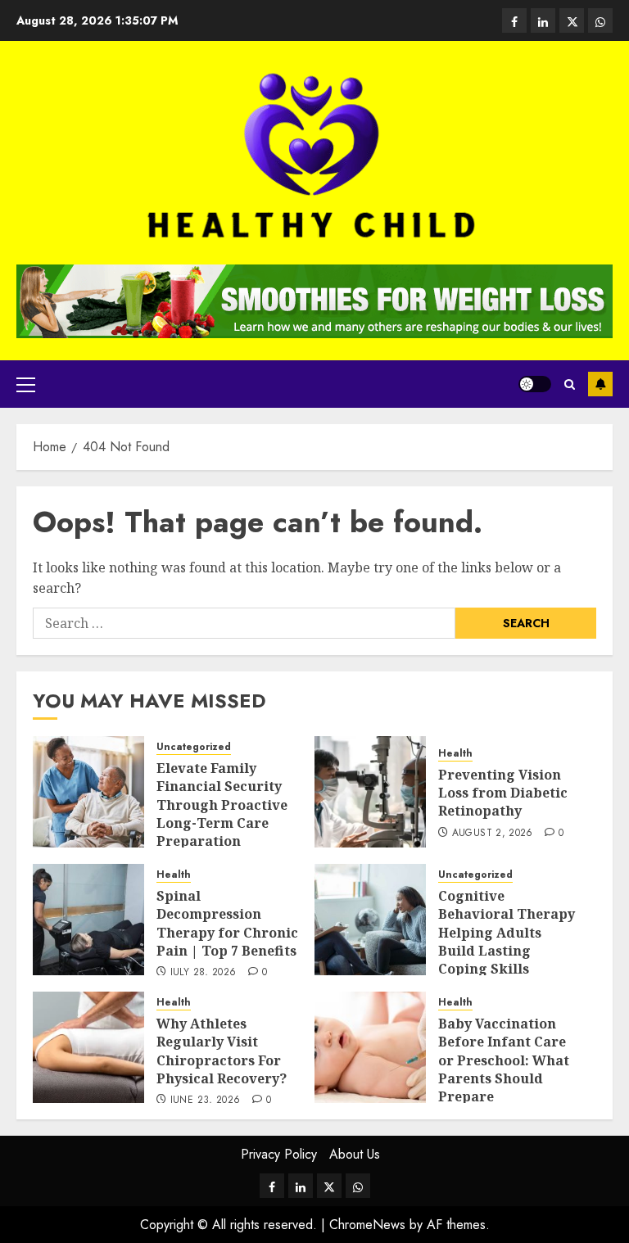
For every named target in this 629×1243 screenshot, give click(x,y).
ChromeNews (367, 1224)
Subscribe (600, 384)
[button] (25, 384)
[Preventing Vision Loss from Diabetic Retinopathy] (370, 792)
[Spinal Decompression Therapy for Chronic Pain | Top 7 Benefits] (88, 919)
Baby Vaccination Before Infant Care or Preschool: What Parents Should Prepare (503, 1060)
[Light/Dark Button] (534, 384)
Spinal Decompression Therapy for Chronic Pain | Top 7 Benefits (227, 923)
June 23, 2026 (205, 1100)
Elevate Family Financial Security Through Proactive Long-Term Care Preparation (221, 805)
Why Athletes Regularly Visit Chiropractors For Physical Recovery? (221, 1051)
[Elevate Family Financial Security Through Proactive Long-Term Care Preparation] (88, 792)
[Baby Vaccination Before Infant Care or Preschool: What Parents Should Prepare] (370, 1047)
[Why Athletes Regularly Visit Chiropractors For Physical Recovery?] (88, 1047)
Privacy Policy (279, 1154)
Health (455, 754)
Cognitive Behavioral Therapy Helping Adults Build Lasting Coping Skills (506, 933)
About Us (354, 1154)
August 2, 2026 (492, 833)
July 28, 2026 (203, 972)
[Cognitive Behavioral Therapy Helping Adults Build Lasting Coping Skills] (370, 919)
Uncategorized (193, 747)
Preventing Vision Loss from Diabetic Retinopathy (503, 793)
